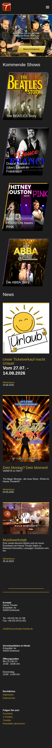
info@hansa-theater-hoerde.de (18, 629)
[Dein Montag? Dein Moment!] (26, 461)
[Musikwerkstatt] (26, 533)
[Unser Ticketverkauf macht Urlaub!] (26, 353)
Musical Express (31, 49)
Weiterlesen (9, 382)
